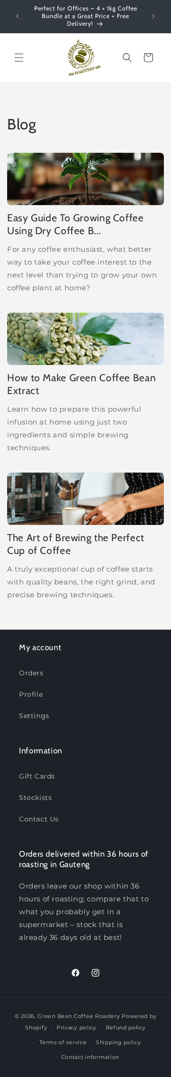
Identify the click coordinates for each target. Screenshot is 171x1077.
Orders (31, 673)
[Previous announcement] (17, 16)
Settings (34, 715)
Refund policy (126, 1027)
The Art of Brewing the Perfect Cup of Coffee (75, 544)
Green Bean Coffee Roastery (79, 1016)
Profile (31, 694)
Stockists (35, 797)
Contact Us (39, 819)
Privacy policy (76, 1027)
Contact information (90, 1057)
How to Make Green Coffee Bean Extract (81, 384)
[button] (19, 57)
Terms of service (62, 1042)
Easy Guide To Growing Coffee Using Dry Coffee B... (75, 224)
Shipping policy (118, 1042)
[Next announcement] (153, 16)
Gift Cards (37, 776)
